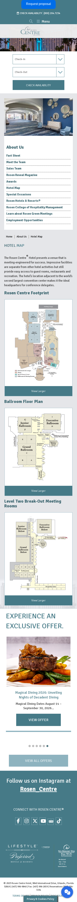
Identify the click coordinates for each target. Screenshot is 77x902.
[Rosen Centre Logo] (37, 31)
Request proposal (38, 4)
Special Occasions (18, 194)
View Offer (38, 720)
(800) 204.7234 (52, 13)
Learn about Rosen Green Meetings (29, 213)
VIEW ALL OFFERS (38, 761)
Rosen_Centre (38, 789)
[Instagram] (26, 821)
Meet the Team (15, 162)
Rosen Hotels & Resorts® (23, 201)
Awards (11, 181)
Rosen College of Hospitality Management (34, 207)
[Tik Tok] (59, 821)
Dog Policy (58, 895)
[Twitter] (34, 821)
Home (9, 236)
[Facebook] (18, 821)
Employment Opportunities (24, 220)
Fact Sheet (13, 155)
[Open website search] (31, 22)
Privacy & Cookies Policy (40, 899)
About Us (22, 236)
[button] (30, 746)
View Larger (38, 391)
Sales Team (13, 168)
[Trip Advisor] (51, 822)
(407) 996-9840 (19, 886)
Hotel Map (13, 188)
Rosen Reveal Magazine (21, 175)
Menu (45, 21)
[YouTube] (42, 821)
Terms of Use (20, 895)
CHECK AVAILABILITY (38, 85)
